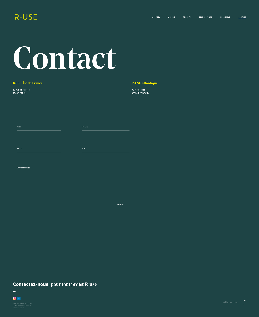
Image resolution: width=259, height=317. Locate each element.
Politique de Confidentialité (22, 306)
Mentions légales (18, 308)
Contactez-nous (30, 284)
